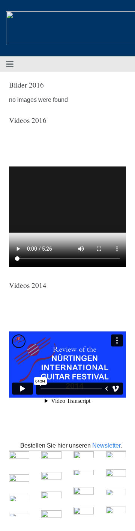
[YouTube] (99, 64)
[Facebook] (87, 64)
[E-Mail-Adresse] (123, 64)
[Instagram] (111, 64)
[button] (9, 64)
